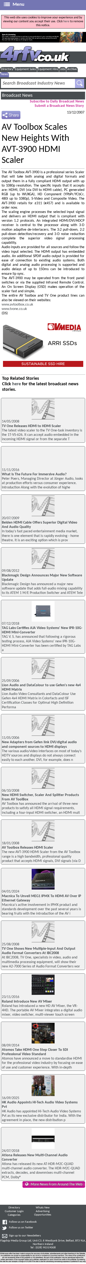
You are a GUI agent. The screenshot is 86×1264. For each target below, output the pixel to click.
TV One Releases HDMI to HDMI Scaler (31, 426)
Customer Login (14, 1211)
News (4, 74)
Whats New (43, 1207)
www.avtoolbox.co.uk (17, 304)
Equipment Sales (25, 69)
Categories (14, 1215)
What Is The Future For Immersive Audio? (34, 474)
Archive (72, 69)
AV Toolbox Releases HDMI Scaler (27, 848)
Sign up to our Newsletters (25, 1235)
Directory (7, 69)
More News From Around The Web (56, 1184)
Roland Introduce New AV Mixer (27, 1001)
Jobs (62, 69)
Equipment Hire (48, 69)
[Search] (79, 83)
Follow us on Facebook (23, 1222)
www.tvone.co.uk (14, 309)
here (66, 21)
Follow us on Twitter (21, 1227)
